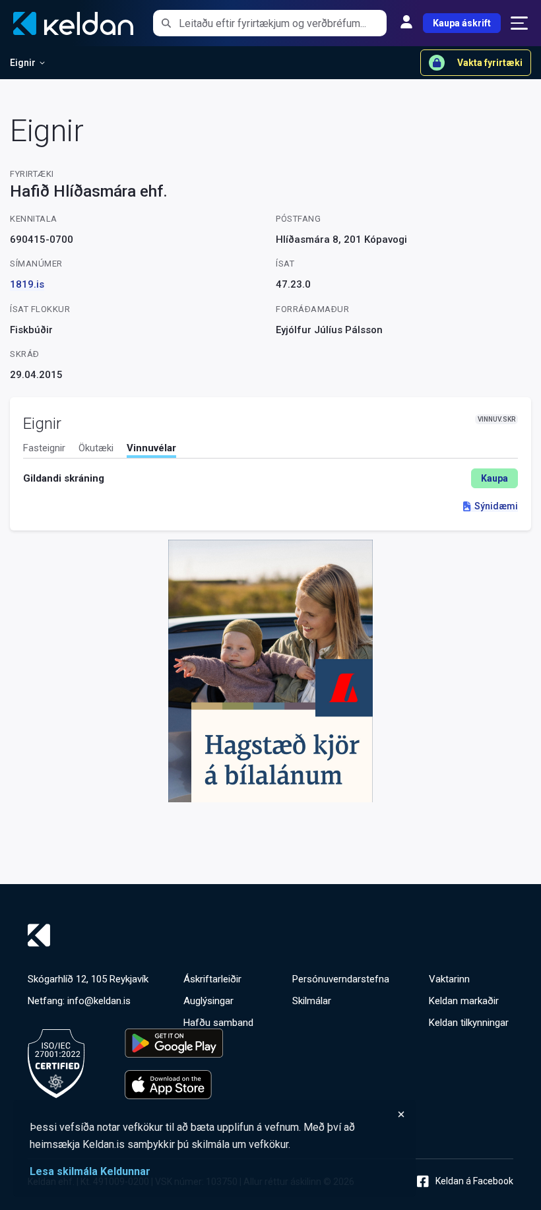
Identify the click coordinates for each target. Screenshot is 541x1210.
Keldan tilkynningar (469, 1023)
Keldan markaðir (464, 1001)
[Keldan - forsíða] (270, 935)
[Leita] (166, 23)
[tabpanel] (270, 478)
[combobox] (283, 23)
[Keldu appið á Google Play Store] (174, 1043)
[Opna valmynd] (519, 23)
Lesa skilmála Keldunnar (90, 1171)
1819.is (27, 284)
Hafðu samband (218, 1023)
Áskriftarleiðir (212, 979)
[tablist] (270, 450)
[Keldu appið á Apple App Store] (174, 1084)
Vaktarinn (449, 979)
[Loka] (218, 1114)
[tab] (44, 450)
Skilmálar (311, 1001)
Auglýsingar (208, 1001)
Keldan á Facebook (474, 1181)
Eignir (23, 62)
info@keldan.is (99, 1001)
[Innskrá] (406, 23)
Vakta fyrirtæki (490, 62)
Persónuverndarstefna (340, 979)
